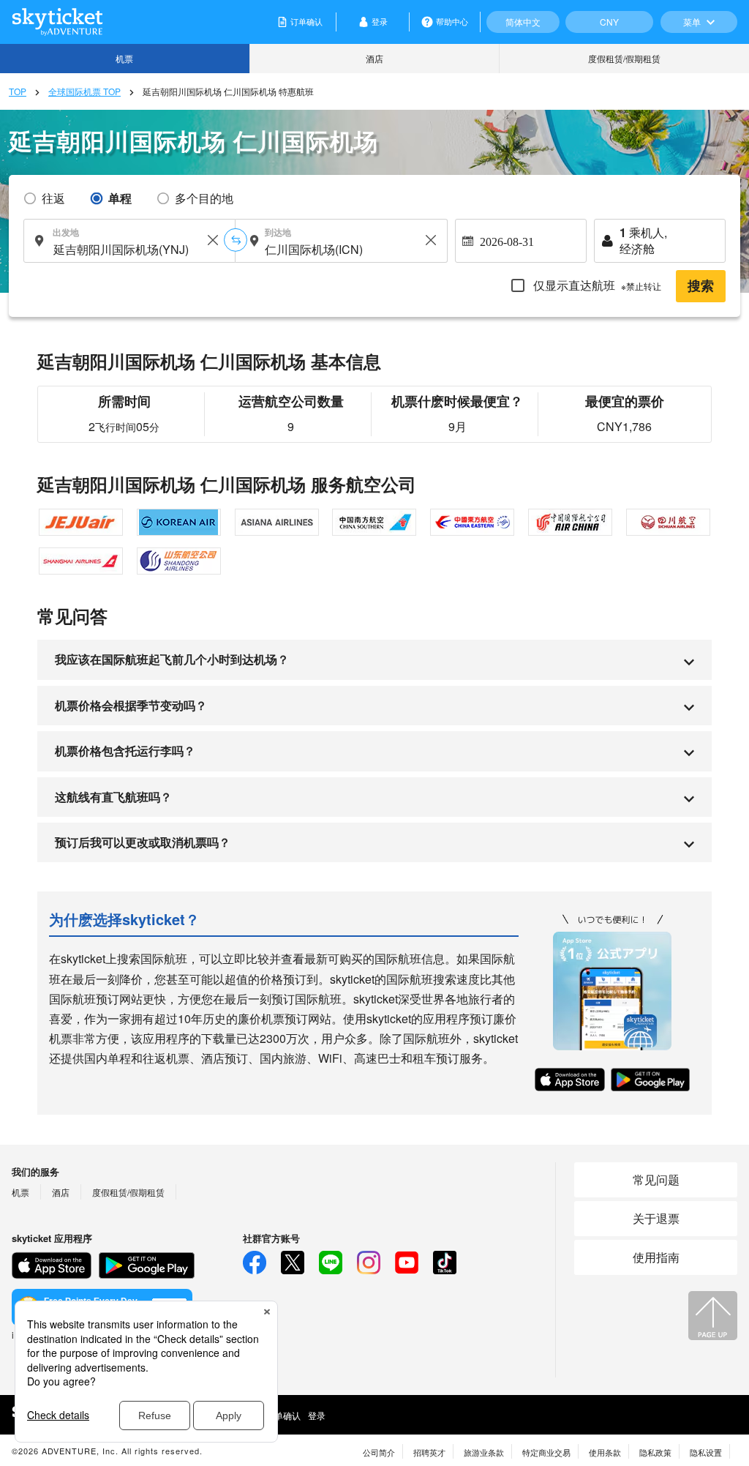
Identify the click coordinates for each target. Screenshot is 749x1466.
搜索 (701, 286)
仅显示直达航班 (595, 285)
